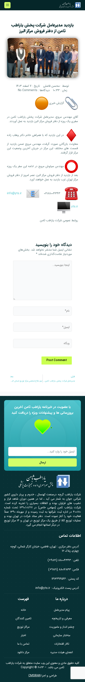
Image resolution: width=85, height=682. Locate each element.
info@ (11, 193)
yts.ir (18, 193)
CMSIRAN (34, 675)
